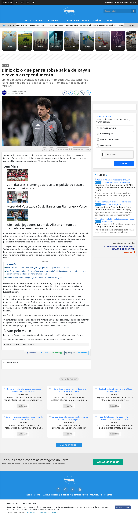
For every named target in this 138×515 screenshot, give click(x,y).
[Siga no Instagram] (22, 2)
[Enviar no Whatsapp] (76, 92)
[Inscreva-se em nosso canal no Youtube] (79, 489)
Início (28, 20)
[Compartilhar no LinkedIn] (88, 92)
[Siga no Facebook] (16, 2)
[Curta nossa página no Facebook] (58, 489)
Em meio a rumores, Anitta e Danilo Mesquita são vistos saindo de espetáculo (79, 25)
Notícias (97, 20)
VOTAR (124, 163)
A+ (52, 149)
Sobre (37, 495)
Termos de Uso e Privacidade (88, 495)
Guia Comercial (82, 20)
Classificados (53, 20)
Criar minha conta (109, 462)
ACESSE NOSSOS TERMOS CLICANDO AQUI (42, 512)
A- (44, 149)
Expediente (66, 495)
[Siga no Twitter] (33, 2)
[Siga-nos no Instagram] (65, 489)
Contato (109, 20)
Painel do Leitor (50, 495)
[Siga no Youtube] (27, 2)
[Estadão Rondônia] (69, 11)
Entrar (8, 2)
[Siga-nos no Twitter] (72, 489)
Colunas (67, 20)
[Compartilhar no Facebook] (64, 92)
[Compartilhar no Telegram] (82, 92)
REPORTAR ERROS (82, 149)
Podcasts (38, 20)
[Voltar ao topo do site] (134, 309)
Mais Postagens (68, 445)
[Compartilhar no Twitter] (70, 92)
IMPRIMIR (63, 149)
